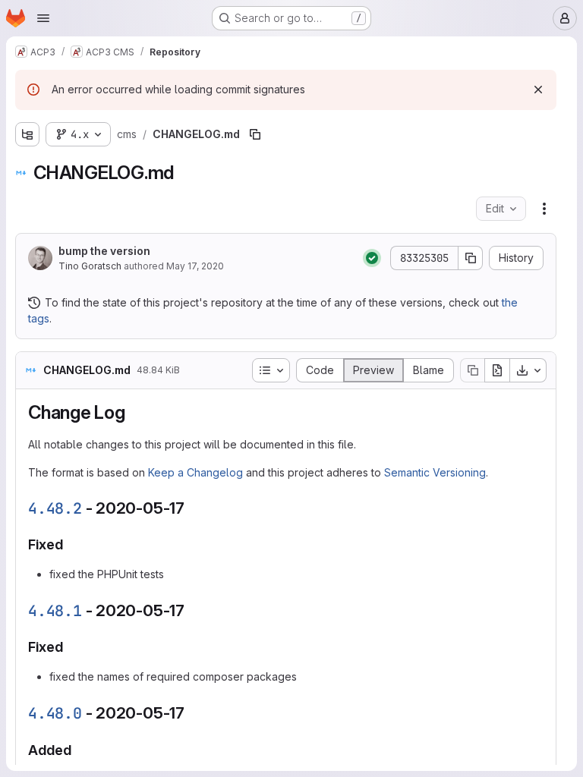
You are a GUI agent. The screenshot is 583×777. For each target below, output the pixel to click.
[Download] (528, 370)
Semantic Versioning (435, 472)
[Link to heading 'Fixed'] (70, 544)
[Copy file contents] (472, 370)
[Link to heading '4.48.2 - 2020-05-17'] (193, 508)
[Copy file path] (255, 134)
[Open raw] (497, 370)
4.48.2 (55, 508)
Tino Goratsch (89, 266)
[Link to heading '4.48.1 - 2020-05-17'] (193, 610)
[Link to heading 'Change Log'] (135, 412)
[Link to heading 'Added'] (79, 750)
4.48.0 (55, 713)
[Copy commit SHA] (471, 258)
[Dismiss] (538, 89)
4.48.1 (55, 611)
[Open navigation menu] (43, 18)
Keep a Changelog (195, 472)
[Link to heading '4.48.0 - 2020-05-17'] (193, 712)
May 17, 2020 (195, 266)
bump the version (104, 250)
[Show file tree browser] (27, 134)
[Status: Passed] (372, 258)
